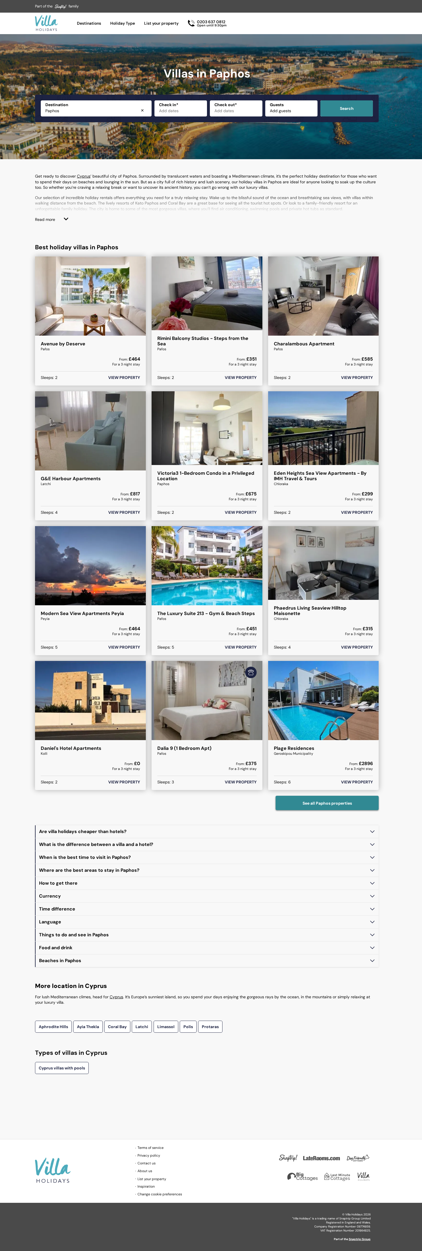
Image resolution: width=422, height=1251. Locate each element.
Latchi (141, 1026)
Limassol (166, 1026)
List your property (161, 23)
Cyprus (83, 176)
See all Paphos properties (327, 803)
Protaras (210, 1026)
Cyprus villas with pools (62, 1068)
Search (347, 108)
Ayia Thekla (88, 1026)
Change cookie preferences (160, 1194)
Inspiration (146, 1186)
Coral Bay (117, 1026)
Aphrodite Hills (53, 1026)
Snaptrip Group (360, 1239)
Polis (188, 1026)
